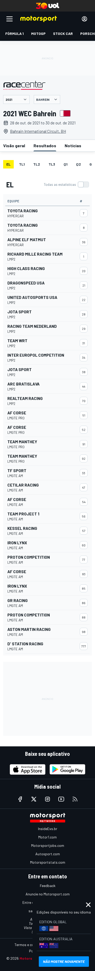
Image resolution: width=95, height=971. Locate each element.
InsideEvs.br (47, 828)
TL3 (52, 164)
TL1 (22, 164)
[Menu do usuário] (84, 19)
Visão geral (14, 145)
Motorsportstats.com (47, 862)
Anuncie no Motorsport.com (48, 894)
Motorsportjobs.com (47, 845)
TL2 (36, 164)
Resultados (45, 145)
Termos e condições (30, 944)
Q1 (66, 164)
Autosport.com (47, 854)
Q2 (78, 164)
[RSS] (75, 799)
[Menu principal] (9, 19)
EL (8, 164)
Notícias (73, 145)
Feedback (47, 885)
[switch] (66, 184)
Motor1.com (47, 837)
